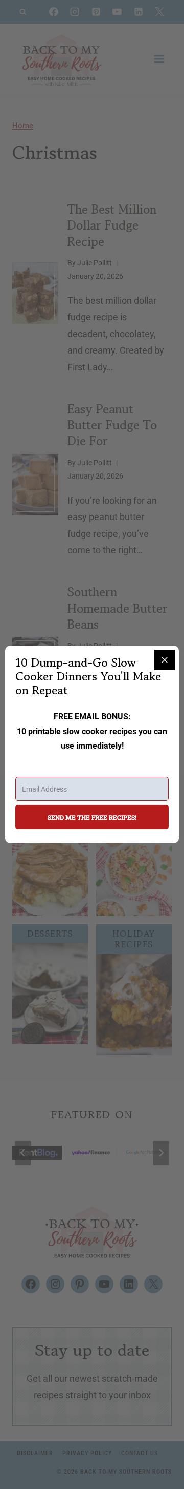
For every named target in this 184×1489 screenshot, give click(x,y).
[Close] (164, 660)
